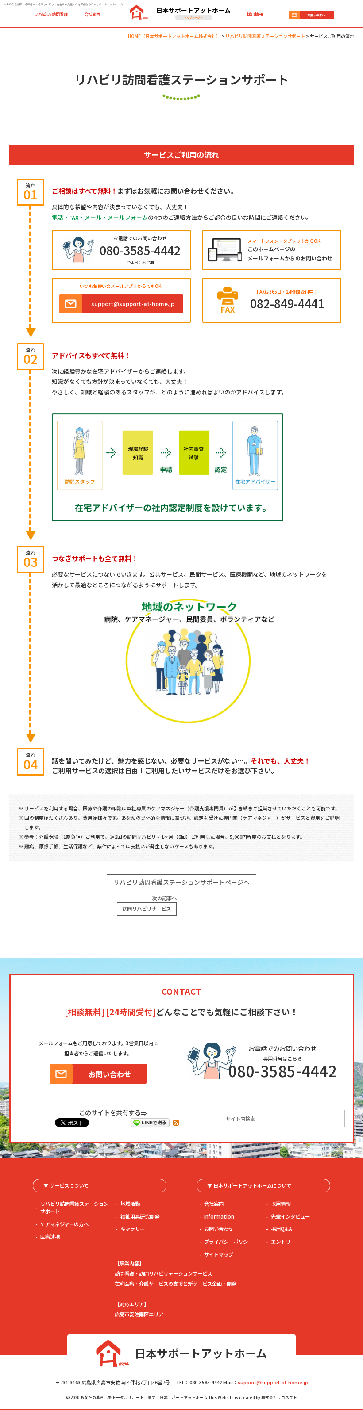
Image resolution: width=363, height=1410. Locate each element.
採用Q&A (281, 1228)
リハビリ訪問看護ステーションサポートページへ (181, 882)
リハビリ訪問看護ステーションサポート (74, 1207)
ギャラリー (132, 1228)
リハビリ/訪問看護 (51, 14)
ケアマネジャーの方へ (64, 1223)
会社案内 (92, 14)
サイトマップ (218, 1254)
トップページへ (193, 17)
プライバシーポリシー (228, 1241)
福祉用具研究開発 (139, 1216)
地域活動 (130, 1203)
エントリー (283, 1241)
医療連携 (50, 1236)
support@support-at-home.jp (273, 1382)
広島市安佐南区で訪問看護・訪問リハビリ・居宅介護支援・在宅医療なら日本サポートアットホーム (63, 4)
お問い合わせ (218, 1228)
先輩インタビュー (290, 1216)
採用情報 (255, 14)
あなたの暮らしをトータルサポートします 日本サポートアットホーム (144, 1397)
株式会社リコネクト (279, 1397)
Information (219, 1216)
